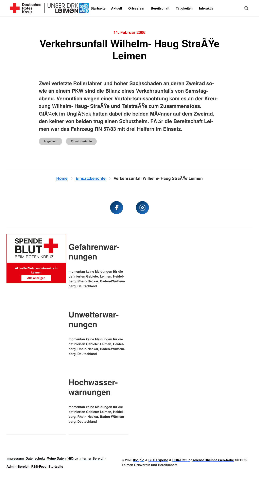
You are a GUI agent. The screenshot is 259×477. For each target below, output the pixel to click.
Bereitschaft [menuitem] (160, 8)
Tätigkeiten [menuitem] (184, 8)
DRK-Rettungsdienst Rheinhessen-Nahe (203, 460)
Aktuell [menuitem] (116, 8)
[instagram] (142, 207)
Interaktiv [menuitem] (206, 8)
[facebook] (116, 207)
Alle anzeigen (36, 278)
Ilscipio (138, 460)
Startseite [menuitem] (98, 8)
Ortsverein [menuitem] (136, 8)
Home (62, 178)
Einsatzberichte (81, 141)
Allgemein (50, 141)
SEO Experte (158, 460)
